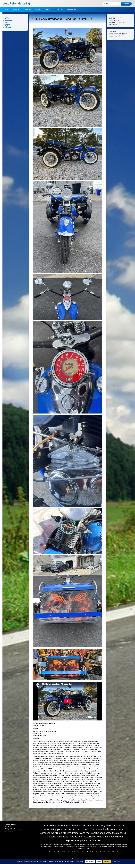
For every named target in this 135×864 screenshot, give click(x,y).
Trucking (7, 24)
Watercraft (8, 27)
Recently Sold (72, 9)
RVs (6, 22)
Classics (7, 19)
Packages (27, 9)
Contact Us (59, 9)
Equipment (8, 26)
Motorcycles (8, 20)
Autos (6, 17)
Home (6, 9)
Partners (38, 9)
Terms (48, 9)
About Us (16, 9)
